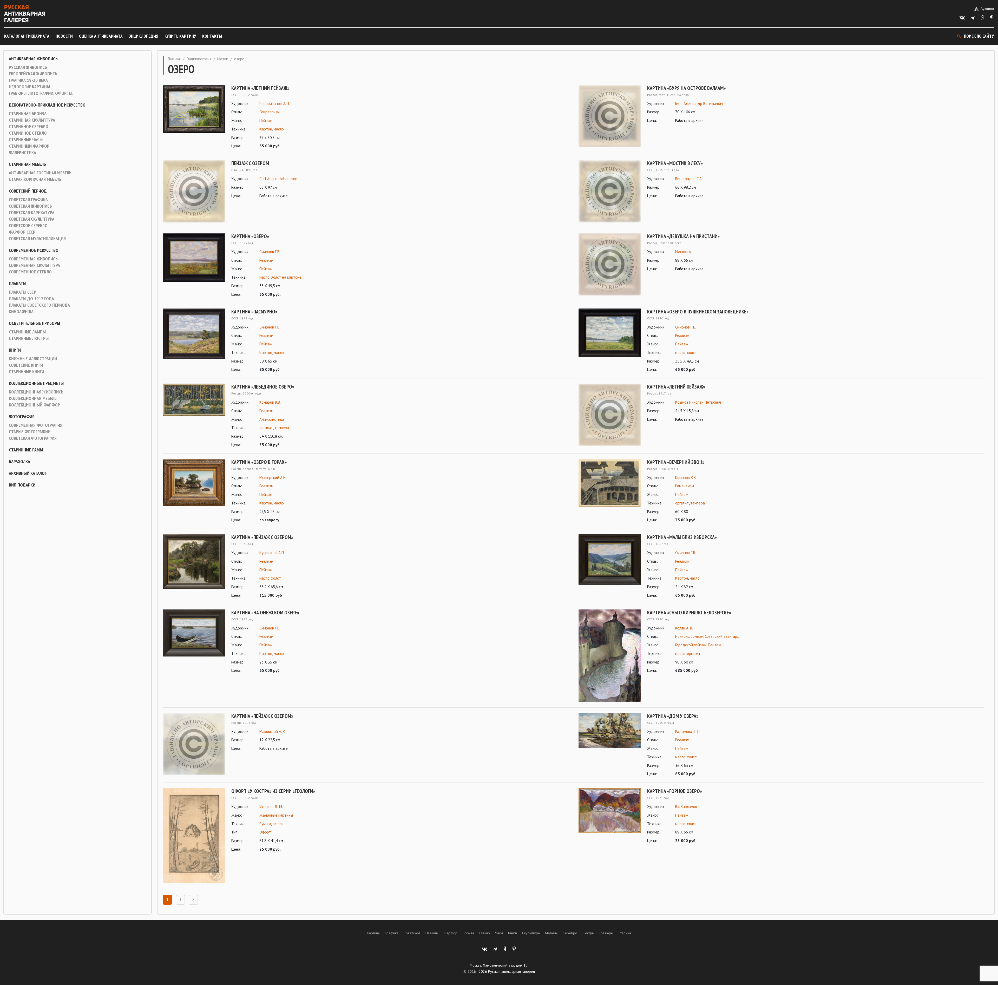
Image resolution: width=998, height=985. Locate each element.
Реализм (266, 260)
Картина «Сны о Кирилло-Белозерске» (689, 612)
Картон (265, 129)
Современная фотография (35, 425)
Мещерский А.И (272, 477)
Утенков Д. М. (271, 806)
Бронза (468, 933)
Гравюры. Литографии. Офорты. (41, 93)
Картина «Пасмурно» (254, 311)
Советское (412, 933)
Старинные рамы (26, 449)
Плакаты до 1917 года (31, 298)
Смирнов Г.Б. (269, 251)
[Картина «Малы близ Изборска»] (610, 566)
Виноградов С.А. (688, 178)
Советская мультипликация (37, 238)
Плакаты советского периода (39, 305)
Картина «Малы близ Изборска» (682, 537)
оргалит (266, 427)
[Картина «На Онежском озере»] (194, 641)
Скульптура (531, 933)
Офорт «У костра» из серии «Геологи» (273, 791)
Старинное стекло (28, 133)
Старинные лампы (27, 331)
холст (692, 352)
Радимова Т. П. (687, 731)
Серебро (570, 933)
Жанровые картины (276, 815)
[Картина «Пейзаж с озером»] (194, 566)
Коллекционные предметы (36, 383)
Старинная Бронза (28, 113)
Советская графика (28, 199)
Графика (391, 933)
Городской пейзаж (690, 644)
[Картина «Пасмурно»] (194, 340)
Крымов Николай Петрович (698, 402)
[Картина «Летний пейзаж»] (194, 117)
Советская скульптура (31, 219)
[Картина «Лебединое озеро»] (194, 416)
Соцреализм (269, 111)
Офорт (265, 832)
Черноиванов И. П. (274, 103)
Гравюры (606, 933)
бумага (265, 823)
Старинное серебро (28, 126)
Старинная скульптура (32, 120)
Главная (174, 58)
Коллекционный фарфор (34, 405)
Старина (625, 933)
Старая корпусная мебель (35, 179)
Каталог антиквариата (26, 36)
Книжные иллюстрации (33, 358)
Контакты (212, 36)
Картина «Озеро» (250, 236)
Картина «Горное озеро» (674, 791)
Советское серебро (28, 225)
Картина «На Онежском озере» (265, 612)
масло (279, 129)
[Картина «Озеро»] (194, 265)
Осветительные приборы (34, 323)
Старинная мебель (27, 164)
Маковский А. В (272, 731)
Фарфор (450, 933)
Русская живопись (28, 67)
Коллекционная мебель (33, 398)
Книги (15, 350)
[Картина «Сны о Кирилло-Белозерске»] (610, 655)
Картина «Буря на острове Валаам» (686, 88)
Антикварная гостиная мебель (40, 172)
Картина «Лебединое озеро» (262, 387)
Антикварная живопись (33, 58)
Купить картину (180, 36)
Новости (64, 36)
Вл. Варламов (686, 806)
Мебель (551, 933)
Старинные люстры (29, 338)
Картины (373, 933)
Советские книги (26, 365)
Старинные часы (26, 139)
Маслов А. (683, 251)
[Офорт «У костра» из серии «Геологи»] (194, 835)
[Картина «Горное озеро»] (610, 816)
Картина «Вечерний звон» (675, 462)
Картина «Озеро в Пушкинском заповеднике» (697, 311)
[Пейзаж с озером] (194, 191)
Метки (222, 58)
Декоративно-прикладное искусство (47, 105)
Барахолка (19, 461)
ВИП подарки (22, 485)
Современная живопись (33, 258)
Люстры (588, 933)
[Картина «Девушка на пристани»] (610, 264)
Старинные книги (26, 371)
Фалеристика (22, 152)
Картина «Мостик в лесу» (675, 163)
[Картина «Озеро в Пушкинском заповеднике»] (610, 340)
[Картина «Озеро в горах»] (194, 491)
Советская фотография (33, 438)
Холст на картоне (286, 277)
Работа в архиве (689, 120)
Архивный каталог (28, 473)
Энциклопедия (143, 36)
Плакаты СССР (22, 292)
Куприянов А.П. (272, 552)
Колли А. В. (684, 628)
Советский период (28, 191)
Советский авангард (722, 636)
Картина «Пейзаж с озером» (262, 537)
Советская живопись (30, 206)
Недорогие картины (29, 86)
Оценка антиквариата (101, 36)
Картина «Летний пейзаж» (260, 88)
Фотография (22, 416)
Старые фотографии (29, 431)
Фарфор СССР (22, 232)
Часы (499, 933)
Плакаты (17, 283)
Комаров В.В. (270, 402)
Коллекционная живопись (36, 392)
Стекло (484, 933)
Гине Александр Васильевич (699, 103)
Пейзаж (265, 120)
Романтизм (684, 485)
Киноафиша (21, 311)
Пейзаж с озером (250, 163)
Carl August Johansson (278, 178)
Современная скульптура (34, 265)
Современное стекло (30, 271)
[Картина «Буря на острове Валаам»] (610, 116)
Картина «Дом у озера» (672, 716)
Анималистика (271, 419)
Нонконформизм (689, 636)
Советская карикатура (31, 212)
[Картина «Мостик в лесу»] (610, 191)
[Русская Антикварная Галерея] (24, 13)
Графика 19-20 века (28, 80)
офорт (278, 823)
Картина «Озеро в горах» (259, 462)
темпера (281, 427)
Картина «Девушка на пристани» (683, 236)
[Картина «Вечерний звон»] (610, 491)
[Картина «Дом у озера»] (610, 745)
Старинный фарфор (29, 146)
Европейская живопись (33, 73)
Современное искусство (33, 250)
